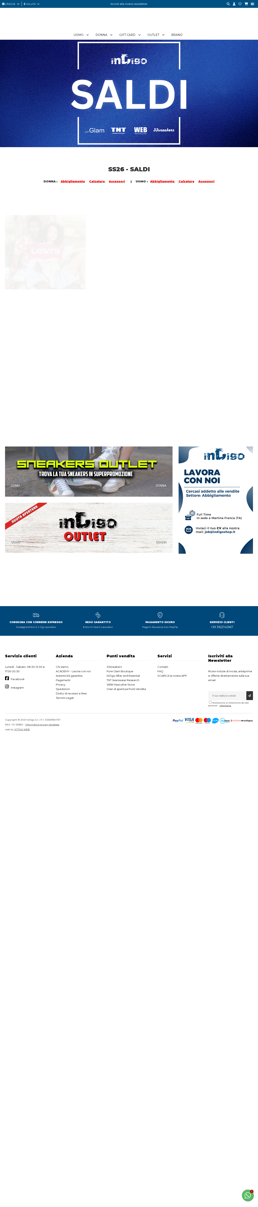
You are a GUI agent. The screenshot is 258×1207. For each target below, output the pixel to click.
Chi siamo (62, 666)
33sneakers (114, 666)
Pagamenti (63, 680)
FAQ (160, 671)
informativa (225, 705)
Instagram (17, 687)
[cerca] (227, 4)
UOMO (15, 259)
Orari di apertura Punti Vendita (126, 689)
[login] (232, 4)
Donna (101, 35)
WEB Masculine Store (121, 684)
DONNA (74, 259)
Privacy (60, 684)
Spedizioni (63, 689)
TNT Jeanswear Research (123, 680)
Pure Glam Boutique (120, 671)
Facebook (18, 679)
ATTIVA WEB (22, 729)
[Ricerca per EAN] (251, 4)
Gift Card (127, 35)
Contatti (162, 666)
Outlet (153, 35)
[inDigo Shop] (129, 28)
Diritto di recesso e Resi (71, 693)
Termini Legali (65, 697)
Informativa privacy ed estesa (42, 724)
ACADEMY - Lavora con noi (73, 671)
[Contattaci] (238, 4)
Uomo (78, 35)
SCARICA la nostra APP (172, 675)
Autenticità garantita (69, 675)
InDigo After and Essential (123, 675)
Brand (177, 35)
